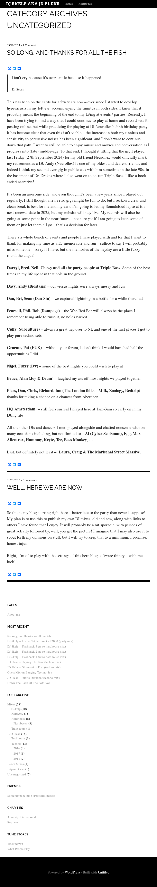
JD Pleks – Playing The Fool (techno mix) (34, 662)
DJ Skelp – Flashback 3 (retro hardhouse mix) (36, 646)
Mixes (11, 704)
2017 (16, 753)
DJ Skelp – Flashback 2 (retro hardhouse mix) (36, 651)
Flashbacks (20, 723)
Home (69, 4)
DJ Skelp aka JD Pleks (32, 3)
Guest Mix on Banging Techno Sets (30, 672)
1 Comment (29, 45)
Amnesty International (21, 817)
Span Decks (17, 769)
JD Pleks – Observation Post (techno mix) (34, 667)
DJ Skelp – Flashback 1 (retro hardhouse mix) (36, 657)
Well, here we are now (44, 487)
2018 (16, 758)
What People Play (18, 849)
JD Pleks (14, 734)
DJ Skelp (15, 709)
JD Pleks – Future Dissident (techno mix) (33, 678)
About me (85, 4)
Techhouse (18, 738)
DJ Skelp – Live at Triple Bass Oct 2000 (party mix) (40, 641)
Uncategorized (16, 774)
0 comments (30, 480)
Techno (16, 743)
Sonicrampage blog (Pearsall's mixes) (31, 795)
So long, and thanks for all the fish (67, 52)
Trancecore (18, 728)
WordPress (72, 872)
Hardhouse (18, 718)
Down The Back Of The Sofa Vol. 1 (30, 683)
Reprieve (13, 822)
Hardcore (17, 713)
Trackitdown (15, 844)
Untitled (104, 872)
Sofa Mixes (16, 764)
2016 (16, 748)
